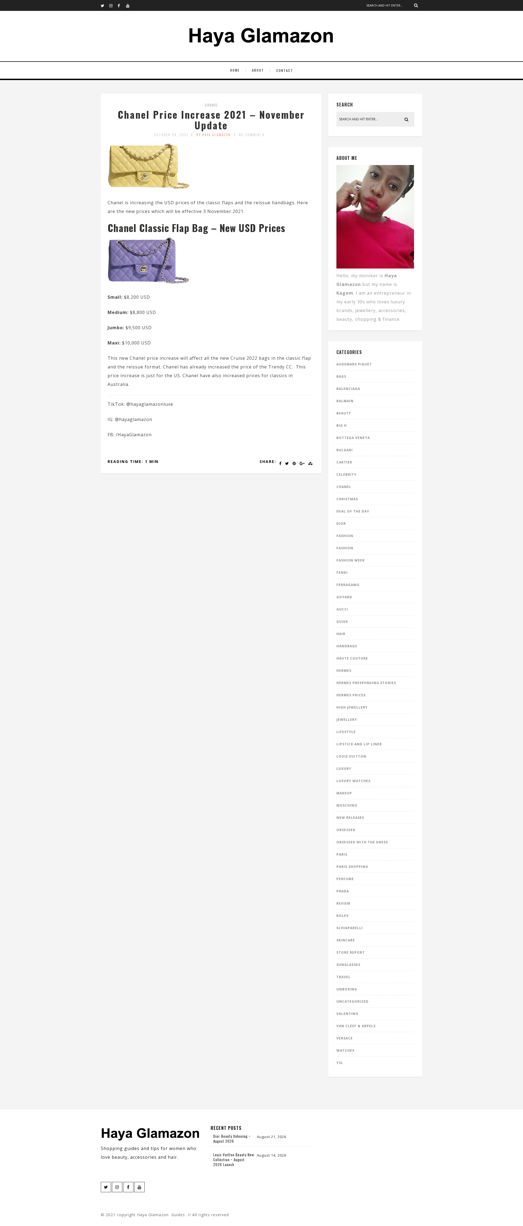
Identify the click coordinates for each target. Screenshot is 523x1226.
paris (341, 854)
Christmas (347, 499)
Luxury (343, 768)
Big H (341, 425)
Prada (342, 891)
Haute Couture (352, 658)
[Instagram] (113, 5)
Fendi (342, 572)
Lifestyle (346, 732)
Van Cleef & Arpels (356, 1026)
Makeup (344, 793)
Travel (343, 977)
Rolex (342, 915)
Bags (341, 376)
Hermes (343, 670)
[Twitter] (105, 5)
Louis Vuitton (351, 756)
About (258, 70)
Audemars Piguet (354, 364)
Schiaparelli (349, 928)
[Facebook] (122, 5)
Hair (340, 634)
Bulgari (344, 450)
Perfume (345, 879)
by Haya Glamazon (213, 134)
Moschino (346, 805)
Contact (284, 70)
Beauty (343, 413)
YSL (339, 1062)
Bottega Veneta (353, 437)
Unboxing (346, 989)
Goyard (344, 597)
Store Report (350, 952)
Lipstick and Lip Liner (359, 744)
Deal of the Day (352, 511)
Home (235, 70)
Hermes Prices (351, 695)
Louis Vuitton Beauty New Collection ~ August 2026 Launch (233, 1159)
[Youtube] (130, 5)
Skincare (345, 940)
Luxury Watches (353, 781)
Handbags (346, 646)
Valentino (347, 1013)
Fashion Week (350, 560)
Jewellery (346, 719)
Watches (345, 1050)
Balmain (345, 401)
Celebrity (346, 474)
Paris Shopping (352, 866)
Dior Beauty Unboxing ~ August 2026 (232, 1138)
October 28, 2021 (171, 134)
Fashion (344, 535)
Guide (342, 621)
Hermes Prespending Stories (366, 683)
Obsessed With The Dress (362, 842)
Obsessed (345, 830)
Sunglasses (348, 964)
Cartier (344, 462)
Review (343, 903)
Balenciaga (348, 388)
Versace (344, 1038)
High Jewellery (352, 707)
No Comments (252, 134)
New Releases (350, 817)
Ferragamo (348, 584)
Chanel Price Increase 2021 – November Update (211, 119)
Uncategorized (352, 1001)
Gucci (342, 609)
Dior (341, 523)
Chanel (211, 105)
